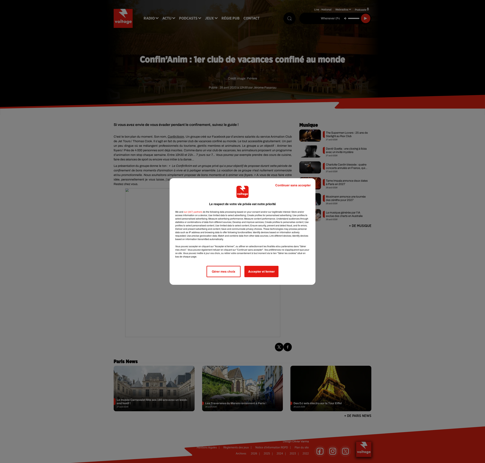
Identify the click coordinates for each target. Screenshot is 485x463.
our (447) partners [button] (193, 211)
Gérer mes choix (223, 271)
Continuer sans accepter (293, 185)
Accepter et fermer (261, 271)
